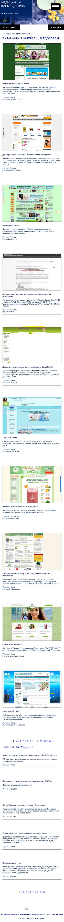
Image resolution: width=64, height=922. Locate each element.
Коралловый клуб (10, 711)
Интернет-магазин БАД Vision (15, 84)
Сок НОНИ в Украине (11, 644)
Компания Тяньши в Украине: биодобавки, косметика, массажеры (27, 574)
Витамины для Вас (10, 225)
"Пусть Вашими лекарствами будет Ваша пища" (23, 805)
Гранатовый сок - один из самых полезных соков (24, 833)
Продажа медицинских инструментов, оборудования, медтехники (26, 295)
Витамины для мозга (11, 863)
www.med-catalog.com (10, 13)
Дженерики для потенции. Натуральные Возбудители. (27, 155)
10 (45, 740)
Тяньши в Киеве (9, 438)
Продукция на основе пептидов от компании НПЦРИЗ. (27, 781)
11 (50, 740)
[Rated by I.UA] (32, 911)
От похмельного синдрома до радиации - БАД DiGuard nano (29, 755)
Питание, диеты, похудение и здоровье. (20, 507)
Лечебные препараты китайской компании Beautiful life (27, 367)
